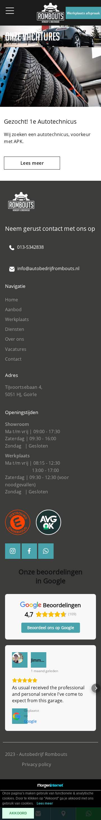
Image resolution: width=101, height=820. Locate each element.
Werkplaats (17, 319)
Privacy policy (36, 764)
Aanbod (13, 309)
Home (11, 300)
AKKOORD (18, 813)
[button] (5, 688)
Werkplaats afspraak (83, 12)
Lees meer (32, 163)
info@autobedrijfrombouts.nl (48, 268)
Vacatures (15, 349)
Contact (13, 359)
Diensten (14, 329)
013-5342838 (30, 247)
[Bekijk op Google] (19, 660)
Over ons (14, 339)
